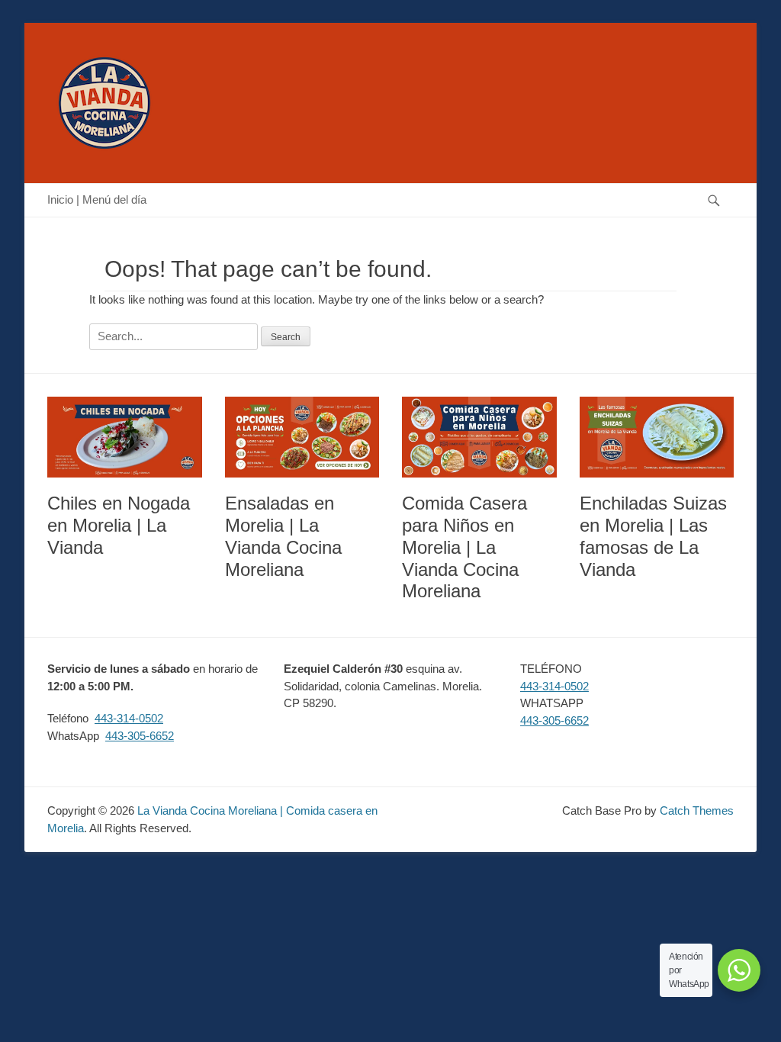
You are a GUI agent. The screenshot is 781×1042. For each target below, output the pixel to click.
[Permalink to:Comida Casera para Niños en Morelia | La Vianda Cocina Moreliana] (479, 437)
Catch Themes (697, 810)
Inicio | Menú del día (96, 199)
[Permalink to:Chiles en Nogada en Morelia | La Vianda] (124, 437)
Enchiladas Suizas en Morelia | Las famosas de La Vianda (653, 536)
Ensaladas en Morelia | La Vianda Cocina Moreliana (283, 536)
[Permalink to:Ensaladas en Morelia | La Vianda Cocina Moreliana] (302, 437)
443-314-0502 (129, 718)
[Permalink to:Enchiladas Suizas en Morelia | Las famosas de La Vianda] (657, 437)
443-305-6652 (139, 735)
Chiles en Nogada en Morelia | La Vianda (118, 525)
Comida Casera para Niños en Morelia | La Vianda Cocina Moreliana (464, 547)
